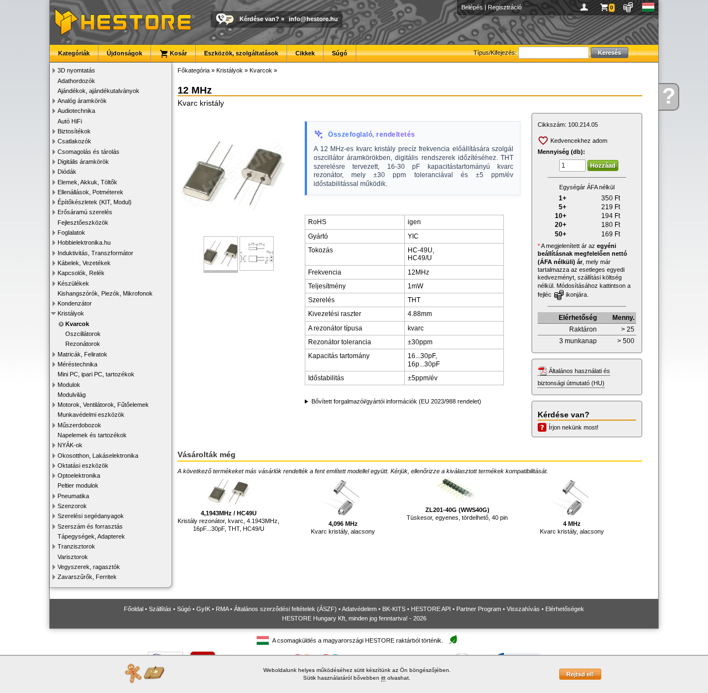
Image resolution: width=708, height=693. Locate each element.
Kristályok (71, 313)
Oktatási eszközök (83, 465)
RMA (222, 609)
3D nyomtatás (76, 70)
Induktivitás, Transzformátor (95, 253)
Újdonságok (124, 53)
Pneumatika (73, 496)
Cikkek (305, 53)
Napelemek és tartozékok (92, 435)
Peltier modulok (78, 485)
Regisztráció (505, 7)
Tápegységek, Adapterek (91, 536)
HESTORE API (431, 609)
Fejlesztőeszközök (83, 222)
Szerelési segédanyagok (91, 516)
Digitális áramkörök (83, 161)
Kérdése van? (259, 18)
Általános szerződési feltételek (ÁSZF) (285, 609)
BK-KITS (393, 609)
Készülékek (73, 283)
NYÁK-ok (70, 445)
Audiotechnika (76, 110)
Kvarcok (77, 323)
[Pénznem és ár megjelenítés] (628, 7)
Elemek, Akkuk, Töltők (87, 182)
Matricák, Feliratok (82, 354)
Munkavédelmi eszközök (91, 414)
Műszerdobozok (79, 425)
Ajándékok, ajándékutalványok (98, 90)
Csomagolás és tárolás (88, 151)
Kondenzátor (75, 303)
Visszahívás (523, 609)
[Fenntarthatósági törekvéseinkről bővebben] (453, 640)
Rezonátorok (82, 343)
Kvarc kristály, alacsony (343, 527)
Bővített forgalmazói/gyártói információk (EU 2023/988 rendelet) (396, 401)
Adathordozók (76, 80)
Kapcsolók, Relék (81, 273)
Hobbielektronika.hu (84, 242)
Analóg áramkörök (82, 100)
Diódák (67, 171)
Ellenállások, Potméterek (90, 192)
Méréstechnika (77, 364)
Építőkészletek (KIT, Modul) (95, 202)
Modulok (69, 384)
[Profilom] (586, 7)
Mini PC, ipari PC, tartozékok (96, 374)
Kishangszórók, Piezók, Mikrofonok (105, 293)
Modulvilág (72, 394)
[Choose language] (648, 7)
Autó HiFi (70, 121)
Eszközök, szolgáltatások (241, 53)
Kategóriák (74, 53)
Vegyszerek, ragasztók (89, 566)
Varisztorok (73, 557)
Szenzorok (72, 506)
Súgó (339, 53)
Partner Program (478, 609)
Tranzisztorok (76, 546)
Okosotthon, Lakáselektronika (98, 455)
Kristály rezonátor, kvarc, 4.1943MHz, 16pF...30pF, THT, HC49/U (228, 521)
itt (383, 678)
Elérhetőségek (564, 609)
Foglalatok (71, 232)
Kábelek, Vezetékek (84, 263)
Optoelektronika (79, 475)
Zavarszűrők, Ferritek (87, 576)
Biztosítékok (74, 131)
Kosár (177, 53)
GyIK (203, 609)
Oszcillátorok (83, 333)
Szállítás (160, 609)
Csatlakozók (74, 141)
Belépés (472, 7)
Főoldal (133, 609)
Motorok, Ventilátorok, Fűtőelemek (103, 404)
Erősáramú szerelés (85, 212)
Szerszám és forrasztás (90, 526)
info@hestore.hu (313, 18)
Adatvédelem (359, 609)
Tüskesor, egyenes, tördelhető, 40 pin (457, 513)
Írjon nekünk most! (573, 427)
